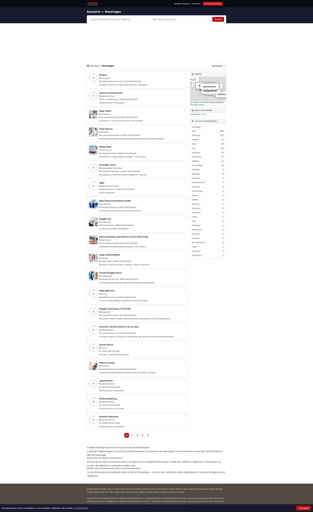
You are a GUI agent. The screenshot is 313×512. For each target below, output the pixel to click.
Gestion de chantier (176, 492)
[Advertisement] (156, 41)
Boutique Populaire (182, 4)
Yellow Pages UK (101, 492)
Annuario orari (147, 489)
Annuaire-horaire (197, 104)
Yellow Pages (188, 489)
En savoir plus (81, 508)
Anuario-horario (175, 489)
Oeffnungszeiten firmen (204, 489)
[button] (193, 80)
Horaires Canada (133, 489)
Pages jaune (106, 489)
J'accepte (304, 508)
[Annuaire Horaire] (92, 3)
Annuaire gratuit (93, 489)
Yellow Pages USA (116, 492)
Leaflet (195, 102)
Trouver (218, 19)
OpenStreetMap (207, 102)
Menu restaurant (160, 492)
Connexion (196, 4)
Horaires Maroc (161, 489)
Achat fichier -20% (197, 114)
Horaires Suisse (119, 489)
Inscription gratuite (213, 4)
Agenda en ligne (145, 492)
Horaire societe (131, 492)
